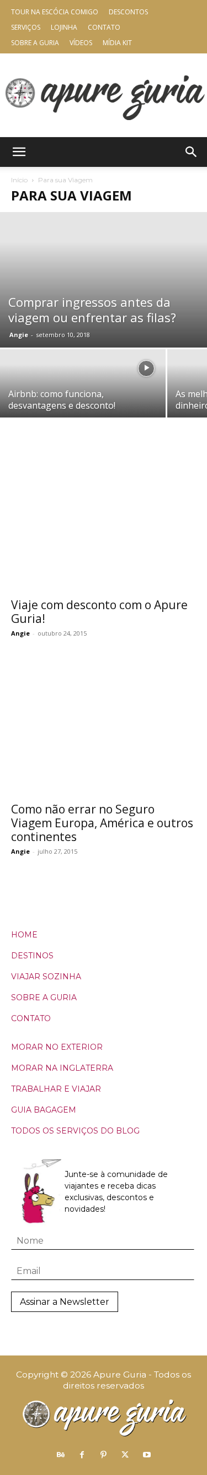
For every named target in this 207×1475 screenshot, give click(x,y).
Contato (104, 27)
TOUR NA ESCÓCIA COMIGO (54, 12)
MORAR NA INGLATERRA (62, 1068)
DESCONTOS (128, 12)
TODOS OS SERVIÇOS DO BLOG (75, 1131)
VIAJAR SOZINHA (46, 976)
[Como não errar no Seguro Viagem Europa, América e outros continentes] (103, 728)
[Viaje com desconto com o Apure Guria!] (103, 524)
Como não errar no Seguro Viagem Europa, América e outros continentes (102, 822)
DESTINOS (32, 956)
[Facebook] (82, 1455)
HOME (24, 935)
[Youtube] (147, 1455)
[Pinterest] (103, 1455)
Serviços (25, 27)
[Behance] (60, 1455)
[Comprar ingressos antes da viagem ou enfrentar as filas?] (103, 280)
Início (19, 180)
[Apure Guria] (104, 95)
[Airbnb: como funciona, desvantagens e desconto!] (83, 390)
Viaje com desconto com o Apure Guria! (99, 611)
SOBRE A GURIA (44, 997)
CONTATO (31, 1018)
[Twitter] (125, 1455)
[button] (18, 152)
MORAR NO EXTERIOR (57, 1047)
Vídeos (81, 42)
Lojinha (64, 27)
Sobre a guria (35, 42)
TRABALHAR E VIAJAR (56, 1089)
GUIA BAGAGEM (43, 1110)
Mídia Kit (117, 42)
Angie (18, 334)
